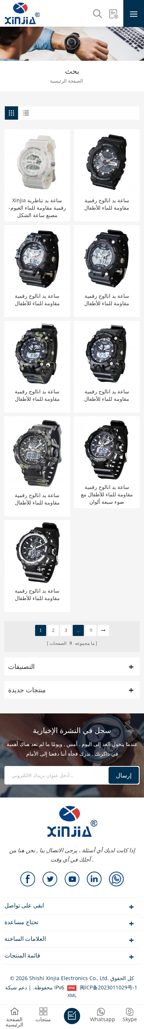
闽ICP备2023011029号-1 (108, 987)
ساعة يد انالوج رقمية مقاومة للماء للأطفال (106, 204)
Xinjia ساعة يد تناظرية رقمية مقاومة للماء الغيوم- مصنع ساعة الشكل (37, 208)
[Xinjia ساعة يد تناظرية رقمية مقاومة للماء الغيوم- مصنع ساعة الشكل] (37, 162)
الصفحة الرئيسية (66, 81)
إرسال (123, 775)
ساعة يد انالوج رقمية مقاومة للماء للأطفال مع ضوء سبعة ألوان (107, 494)
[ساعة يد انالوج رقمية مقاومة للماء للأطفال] (107, 162)
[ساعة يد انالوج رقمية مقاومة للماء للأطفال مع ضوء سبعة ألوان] (107, 449)
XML (72, 995)
